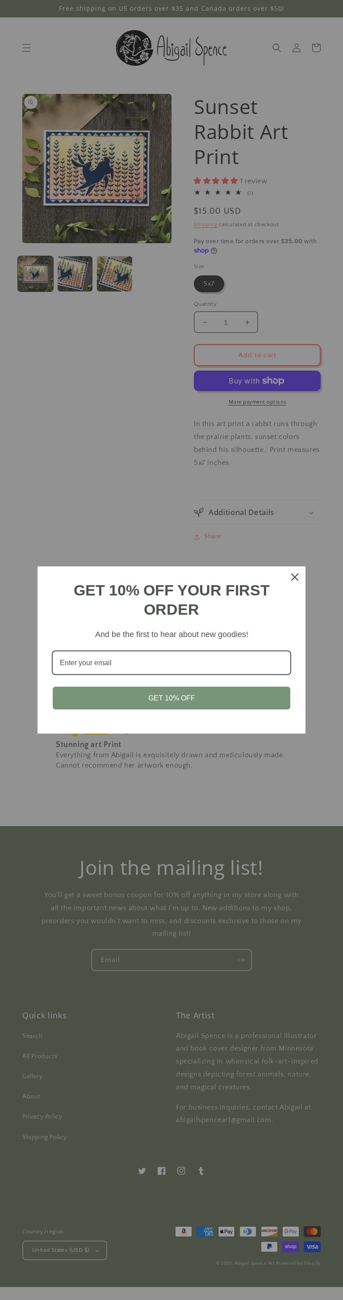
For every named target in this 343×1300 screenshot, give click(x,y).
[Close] (294, 577)
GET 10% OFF (171, 698)
